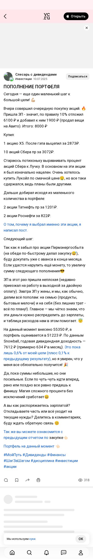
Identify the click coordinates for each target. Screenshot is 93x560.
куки (32, 539)
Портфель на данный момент (29, 446)
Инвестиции (23, 79)
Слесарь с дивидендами (36, 74)
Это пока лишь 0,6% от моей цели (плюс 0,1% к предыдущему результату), (42, 353)
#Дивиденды (34, 454)
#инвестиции (66, 460)
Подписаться (77, 76)
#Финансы (56, 454)
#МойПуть (13, 454)
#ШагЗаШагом (17, 460)
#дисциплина (42, 460)
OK (81, 539)
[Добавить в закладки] (17, 480)
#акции (10, 466)
